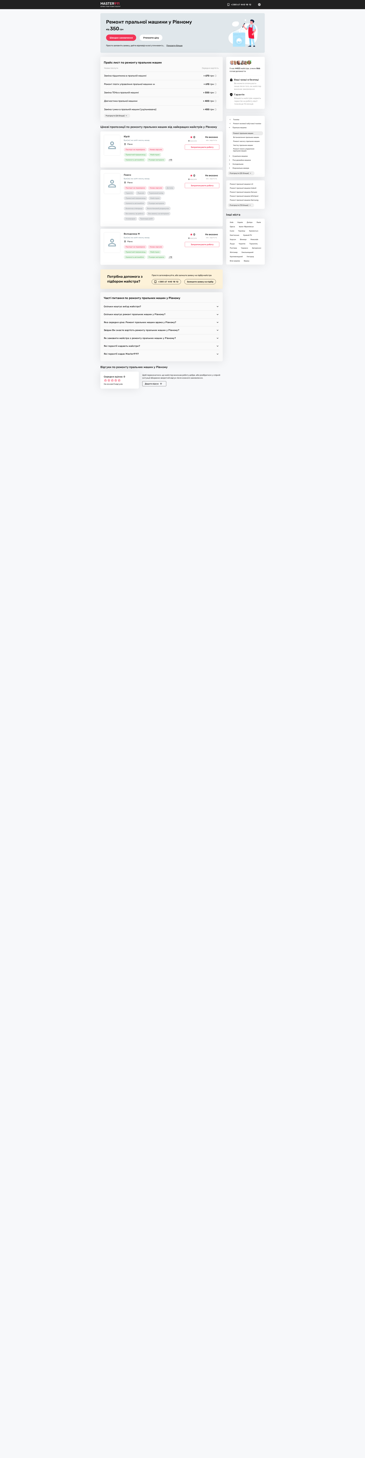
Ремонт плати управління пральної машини (128, 84)
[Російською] (260, 4)
